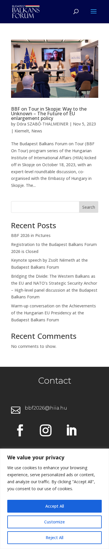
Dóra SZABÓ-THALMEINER (42, 124)
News (36, 131)
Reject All (54, 537)
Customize (54, 522)
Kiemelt (22, 131)
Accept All (54, 506)
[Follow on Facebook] (20, 430)
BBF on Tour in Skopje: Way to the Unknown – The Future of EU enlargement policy (49, 113)
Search (88, 207)
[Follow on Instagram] (45, 430)
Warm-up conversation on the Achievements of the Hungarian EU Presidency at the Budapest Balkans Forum (53, 313)
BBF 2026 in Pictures (31, 235)
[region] (54, 499)
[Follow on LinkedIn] (71, 430)
